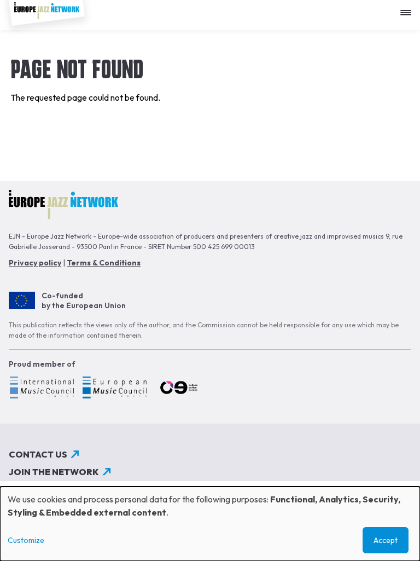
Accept (386, 540)
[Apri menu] (408, 8)
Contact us (38, 454)
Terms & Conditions (104, 263)
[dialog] (210, 524)
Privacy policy (35, 263)
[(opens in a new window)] (41, 389)
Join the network (54, 471)
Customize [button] (26, 540)
